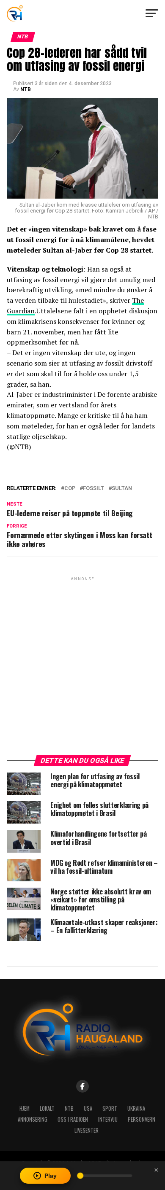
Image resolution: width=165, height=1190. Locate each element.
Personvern (141, 1119)
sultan (122, 488)
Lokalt (47, 1108)
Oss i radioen (73, 1119)
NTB (25, 89)
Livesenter (86, 1130)
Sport (109, 1108)
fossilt (93, 488)
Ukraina (136, 1108)
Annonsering (32, 1119)
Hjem (24, 1108)
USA (88, 1108)
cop (69, 488)
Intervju (108, 1119)
